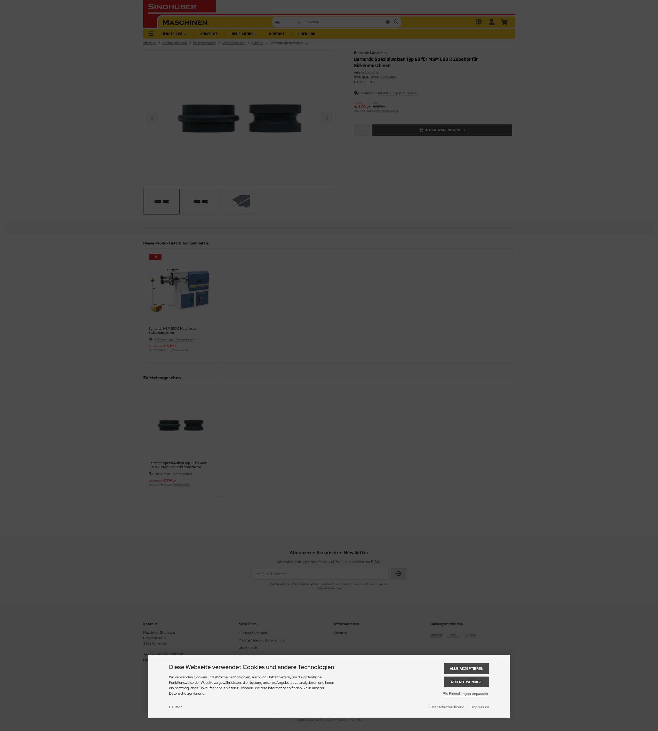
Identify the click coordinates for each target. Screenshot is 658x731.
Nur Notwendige (466, 682)
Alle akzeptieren (466, 669)
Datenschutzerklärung (446, 707)
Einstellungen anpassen (468, 694)
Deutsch (175, 707)
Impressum (480, 707)
